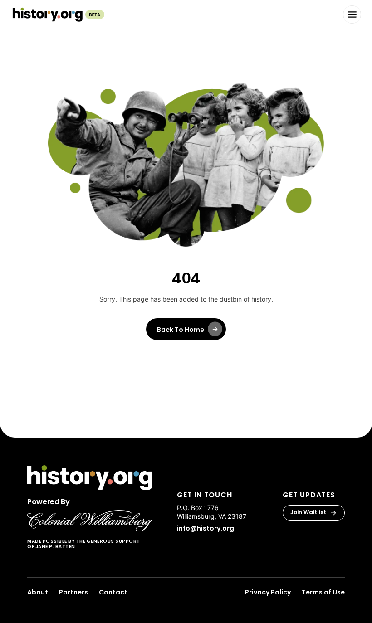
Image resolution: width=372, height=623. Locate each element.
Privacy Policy (268, 592)
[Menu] (352, 14)
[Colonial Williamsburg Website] (89, 520)
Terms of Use (323, 592)
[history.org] (57, 14)
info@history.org (205, 528)
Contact (113, 592)
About (37, 592)
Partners (73, 592)
